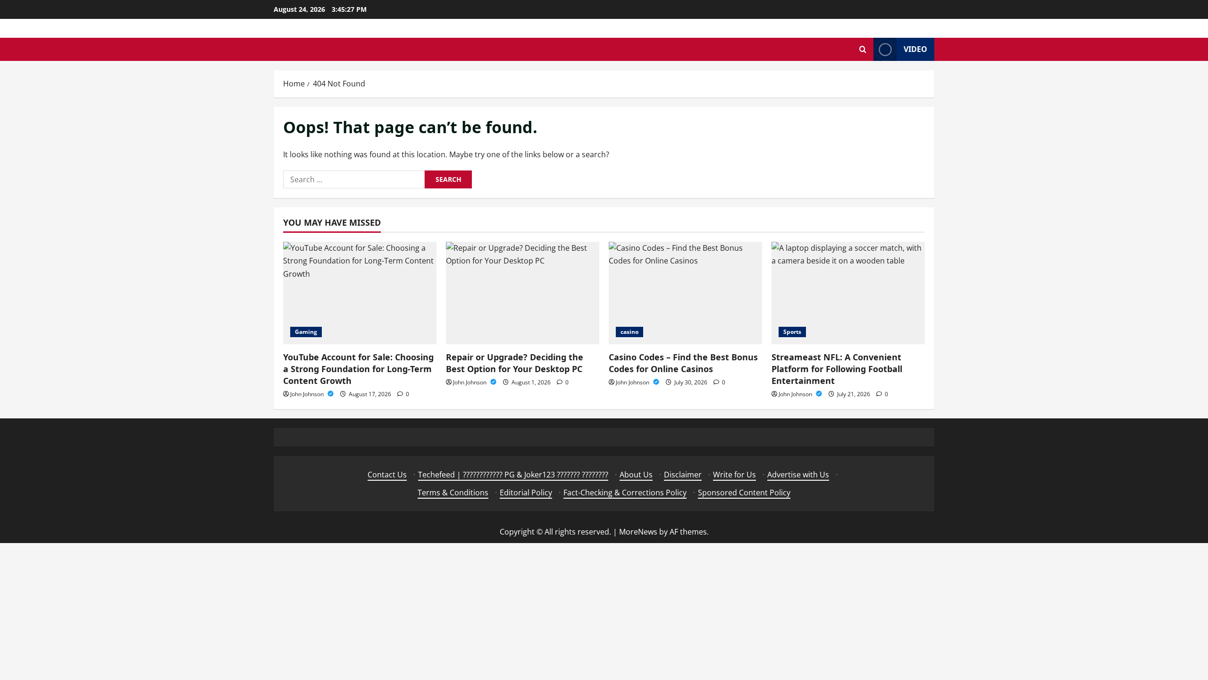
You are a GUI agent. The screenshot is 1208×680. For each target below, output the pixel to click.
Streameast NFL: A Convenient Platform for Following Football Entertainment (837, 368)
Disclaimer (683, 474)
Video (915, 49)
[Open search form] (862, 49)
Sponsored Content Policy (744, 492)
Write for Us (734, 474)
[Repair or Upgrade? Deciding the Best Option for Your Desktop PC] (522, 293)
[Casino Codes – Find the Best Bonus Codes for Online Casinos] (685, 293)
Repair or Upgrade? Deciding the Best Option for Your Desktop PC (514, 362)
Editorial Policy (526, 492)
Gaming (306, 332)
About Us (636, 474)
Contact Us (387, 474)
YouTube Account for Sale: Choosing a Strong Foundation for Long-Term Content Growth (358, 368)
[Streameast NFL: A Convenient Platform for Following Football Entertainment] (848, 293)
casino (629, 332)
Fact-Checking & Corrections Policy (625, 492)
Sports (792, 332)
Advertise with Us (798, 474)
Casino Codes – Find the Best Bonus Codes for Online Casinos (683, 362)
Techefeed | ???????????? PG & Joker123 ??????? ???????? (513, 474)
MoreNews (638, 532)
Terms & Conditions (453, 492)
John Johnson (307, 394)
